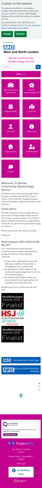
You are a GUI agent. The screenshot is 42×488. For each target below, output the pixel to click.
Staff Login (21, 463)
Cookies (21, 459)
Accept (7, 33)
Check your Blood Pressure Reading (25, 370)
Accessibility (27, 456)
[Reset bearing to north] (39, 390)
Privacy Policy (14, 456)
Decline (20, 33)
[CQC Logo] (10, 426)
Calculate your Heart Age (26, 360)
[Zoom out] (39, 386)
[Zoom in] (39, 383)
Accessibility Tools (23, 472)
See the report (10, 435)
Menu (19, 73)
